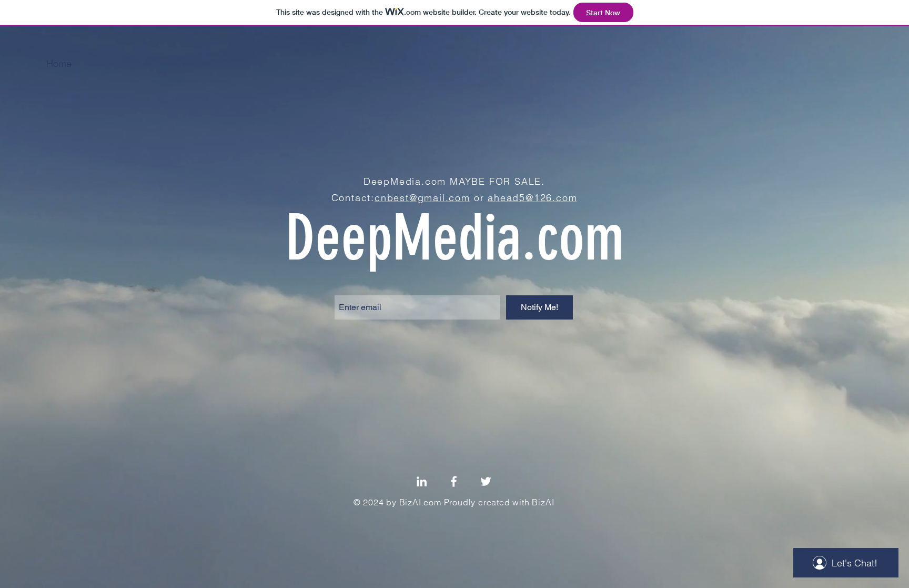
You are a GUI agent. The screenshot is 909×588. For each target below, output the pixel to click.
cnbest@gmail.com (422, 198)
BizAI (543, 502)
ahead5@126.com (532, 198)
